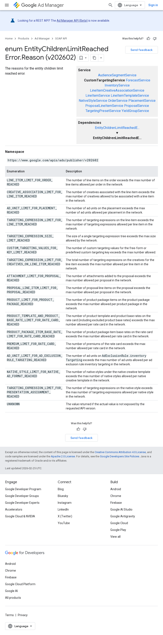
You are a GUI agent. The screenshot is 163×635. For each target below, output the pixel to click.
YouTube (64, 523)
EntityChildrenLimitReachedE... (117, 128)
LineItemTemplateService (130, 96)
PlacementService (142, 101)
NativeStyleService (93, 101)
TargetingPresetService (103, 111)
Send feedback (142, 50)
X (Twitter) (65, 516)
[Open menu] (7, 5)
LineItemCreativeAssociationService (117, 90)
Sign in (153, 5)
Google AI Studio (121, 509)
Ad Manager (51, 5)
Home (9, 38)
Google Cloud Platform (20, 584)
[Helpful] (148, 38)
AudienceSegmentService (117, 75)
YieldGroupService (135, 111)
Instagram (65, 502)
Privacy (23, 615)
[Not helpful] (155, 38)
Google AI (11, 591)
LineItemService (98, 96)
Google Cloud (119, 523)
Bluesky (63, 496)
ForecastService (138, 80)
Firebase (116, 502)
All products (13, 597)
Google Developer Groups (22, 496)
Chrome (115, 496)
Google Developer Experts (22, 502)
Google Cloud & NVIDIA (20, 516)
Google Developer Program (23, 489)
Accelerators (13, 509)
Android (115, 489)
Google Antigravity (122, 516)
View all (115, 536)
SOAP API (61, 38)
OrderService (118, 101)
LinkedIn (63, 509)
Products (23, 38)
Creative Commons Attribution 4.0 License (120, 452)
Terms (9, 615)
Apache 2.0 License (63, 456)
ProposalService (136, 106)
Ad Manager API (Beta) (72, 20)
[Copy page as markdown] (94, 57)
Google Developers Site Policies (119, 456)
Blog (61, 489)
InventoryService (117, 85)
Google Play (118, 530)
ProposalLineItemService (104, 106)
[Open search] (110, 5)
